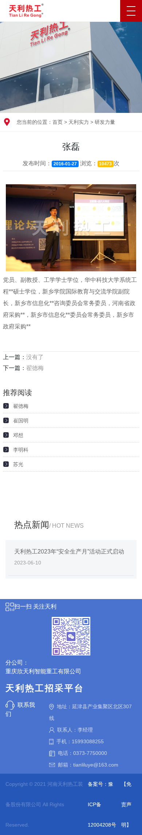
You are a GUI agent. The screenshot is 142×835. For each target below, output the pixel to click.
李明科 (20, 450)
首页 (57, 122)
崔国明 (20, 421)
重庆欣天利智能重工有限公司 (43, 671)
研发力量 (105, 122)
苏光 (18, 464)
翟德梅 (35, 368)
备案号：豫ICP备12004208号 (102, 804)
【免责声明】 (126, 804)
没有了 (35, 357)
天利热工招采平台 (44, 688)
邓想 (18, 435)
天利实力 (78, 122)
